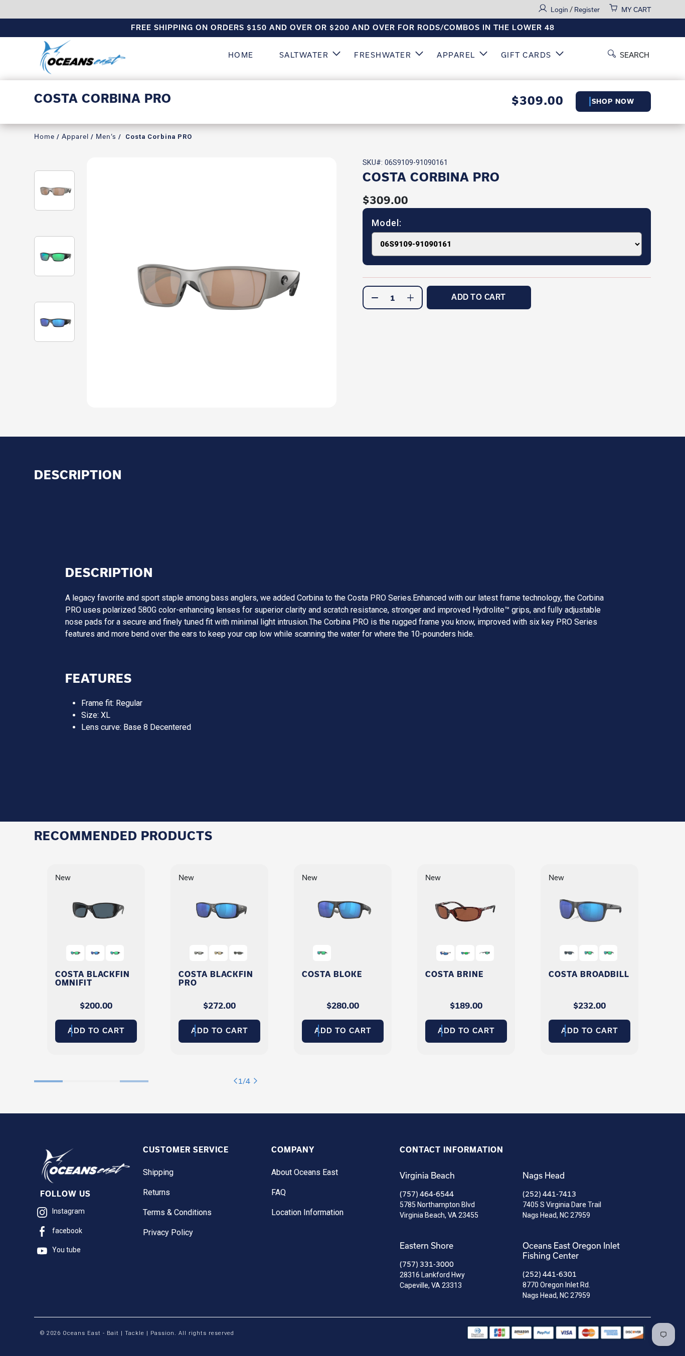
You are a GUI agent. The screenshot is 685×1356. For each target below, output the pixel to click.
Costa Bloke (332, 974)
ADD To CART (478, 297)
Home (241, 55)
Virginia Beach (427, 1175)
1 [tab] (48, 1076)
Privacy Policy (168, 1232)
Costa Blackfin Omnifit (92, 978)
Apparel (456, 55)
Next (257, 1081)
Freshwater (382, 55)
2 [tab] (77, 1076)
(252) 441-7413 (549, 1194)
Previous (237, 1081)
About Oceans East (304, 1172)
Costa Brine (454, 974)
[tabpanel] (96, 959)
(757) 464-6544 (427, 1194)
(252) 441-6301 (550, 1274)
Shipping (158, 1172)
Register (587, 10)
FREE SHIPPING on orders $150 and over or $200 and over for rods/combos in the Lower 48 (343, 28)
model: (387, 223)
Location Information (307, 1212)
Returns (156, 1192)
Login (560, 10)
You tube (66, 1250)
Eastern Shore (426, 1245)
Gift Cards (526, 55)
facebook (67, 1231)
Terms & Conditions (177, 1212)
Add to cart (96, 1031)
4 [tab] (134, 1076)
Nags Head (544, 1175)
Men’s (106, 136)
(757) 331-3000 (427, 1264)
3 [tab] (105, 1076)
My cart (636, 10)
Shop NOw (613, 101)
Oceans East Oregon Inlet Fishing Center (571, 1250)
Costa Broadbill (589, 974)
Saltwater (304, 55)
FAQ (278, 1192)
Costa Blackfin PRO (216, 978)
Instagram (68, 1211)
